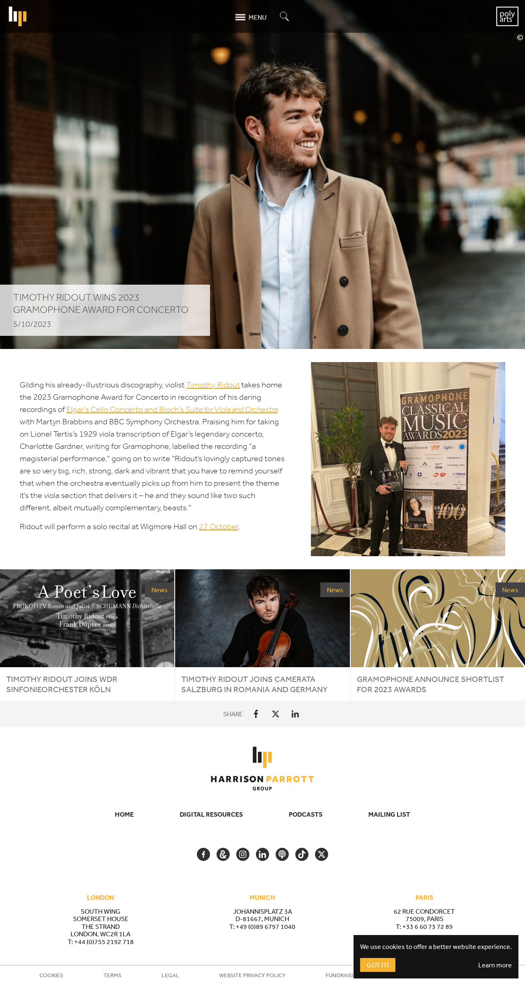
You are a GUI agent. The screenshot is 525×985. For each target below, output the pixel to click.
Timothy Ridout (213, 384)
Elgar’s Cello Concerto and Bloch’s (172, 409)
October (218, 526)
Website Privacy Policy (252, 975)
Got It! (378, 965)
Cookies (51, 975)
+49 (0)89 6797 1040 (265, 926)
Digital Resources (211, 814)
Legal (170, 975)
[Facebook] (255, 713)
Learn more (495, 965)
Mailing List (389, 814)
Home (124, 814)
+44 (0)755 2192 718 (104, 941)
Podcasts (305, 814)
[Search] (285, 17)
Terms (112, 975)
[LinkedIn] (295, 713)
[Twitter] (275, 713)
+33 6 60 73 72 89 (427, 926)
